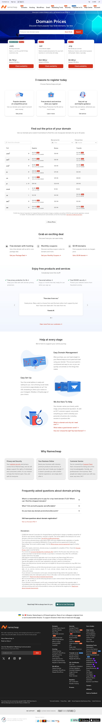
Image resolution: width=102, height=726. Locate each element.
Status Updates (90, 632)
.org (7, 166)
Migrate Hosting (73, 657)
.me (7, 207)
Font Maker (89, 674)
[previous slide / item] (14, 305)
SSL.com (71, 664)
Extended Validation (75, 670)
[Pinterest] (20, 658)
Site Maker (89, 672)
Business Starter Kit (93, 651)
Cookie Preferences (96, 701)
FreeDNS (54, 645)
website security (15, 464)
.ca (7, 195)
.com (8, 153)
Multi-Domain (73, 676)
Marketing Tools (57, 7)
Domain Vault (74, 635)
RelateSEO (90, 658)
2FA (70, 645)
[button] (51, 499)
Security (68, 7)
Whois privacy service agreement (60, 544)
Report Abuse (90, 641)
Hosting (32, 7)
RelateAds (90, 664)
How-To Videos (90, 635)
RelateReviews (91, 662)
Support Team (88, 464)
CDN (70, 639)
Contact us (5, 2)
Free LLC (91, 653)
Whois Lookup (56, 641)
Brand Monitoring (92, 668)
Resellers (72, 679)
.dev (7, 201)
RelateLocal (90, 666)
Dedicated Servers (57, 658)
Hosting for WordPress (58, 653)
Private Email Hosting (58, 660)
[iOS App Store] (95, 720)
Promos (71, 687)
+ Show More (51, 222)
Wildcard (71, 674)
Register (34, 148)
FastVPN (74, 641)
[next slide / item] (87, 305)
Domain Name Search (58, 628)
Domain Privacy (73, 628)
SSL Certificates (74, 662)
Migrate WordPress (57, 672)
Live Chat (89, 639)
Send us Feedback (91, 693)
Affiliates (89, 689)
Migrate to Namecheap (59, 662)
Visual (88, 670)
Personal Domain (57, 637)
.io (7, 172)
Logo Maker (90, 676)
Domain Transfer (57, 630)
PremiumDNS (56, 643)
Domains (24, 7)
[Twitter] (3, 658)
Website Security (75, 630)
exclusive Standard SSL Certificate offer (42, 552)
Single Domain (73, 672)
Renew (56, 148)
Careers (88, 685)
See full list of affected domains (74, 214)
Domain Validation (74, 668)
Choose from (79, 140)
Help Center (88, 7)
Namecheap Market (58, 639)
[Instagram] (14, 658)
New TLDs (55, 632)
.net (7, 159)
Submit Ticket (90, 637)
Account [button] (97, 7)
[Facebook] (9, 658)
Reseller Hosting (57, 655)
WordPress (40, 7)
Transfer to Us (77, 7)
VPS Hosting (55, 657)
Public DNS (72, 647)
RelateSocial (90, 660)
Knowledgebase (90, 634)
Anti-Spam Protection (75, 649)
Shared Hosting (56, 651)
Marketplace (89, 647)
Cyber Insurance (75, 643)
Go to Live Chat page (66, 604)
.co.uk (8, 189)
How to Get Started (91, 649)
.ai (6, 183)
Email (48, 7)
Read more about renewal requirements (41, 576)
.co (7, 178)
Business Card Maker (92, 681)
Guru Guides (90, 626)
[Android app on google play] (84, 720)
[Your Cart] (89, 1)
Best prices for (55, 140)
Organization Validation (76, 666)
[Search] (99, 1)
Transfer (79, 148)
